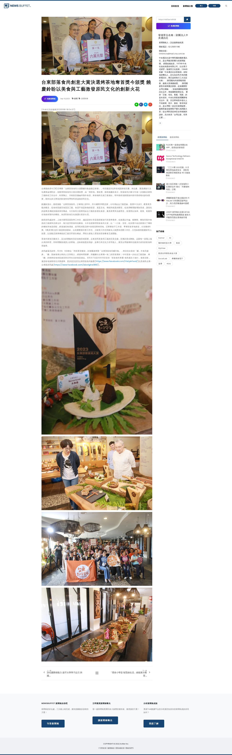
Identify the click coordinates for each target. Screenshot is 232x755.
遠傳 (160, 263)
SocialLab (162, 258)
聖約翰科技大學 (165, 243)
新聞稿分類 (188, 6)
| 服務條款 (111, 748)
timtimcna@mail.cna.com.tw (172, 53)
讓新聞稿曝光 (105, 720)
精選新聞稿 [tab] (162, 137)
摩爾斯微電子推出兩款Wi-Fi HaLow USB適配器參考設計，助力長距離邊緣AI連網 (177, 201)
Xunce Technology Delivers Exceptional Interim (178, 157)
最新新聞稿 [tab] (174, 137)
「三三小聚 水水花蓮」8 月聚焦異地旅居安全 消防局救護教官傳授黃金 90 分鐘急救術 (178, 171)
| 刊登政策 (103, 748)
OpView (161, 248)
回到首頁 (175, 6)
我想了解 (154, 723)
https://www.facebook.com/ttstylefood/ (117, 261)
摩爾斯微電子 (177, 258)
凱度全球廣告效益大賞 (167, 253)
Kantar (161, 238)
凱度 (178, 243)
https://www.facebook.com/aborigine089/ (76, 264)
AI (170, 238)
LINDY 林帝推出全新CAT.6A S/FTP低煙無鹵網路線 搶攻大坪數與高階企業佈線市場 (178, 215)
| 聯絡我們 (129, 748)
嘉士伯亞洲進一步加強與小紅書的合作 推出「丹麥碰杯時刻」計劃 (177, 187)
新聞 (76, 98)
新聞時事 (84, 98)
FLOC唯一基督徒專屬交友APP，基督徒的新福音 (177, 146)
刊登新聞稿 (53, 723)
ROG (169, 263)
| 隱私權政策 (120, 748)
